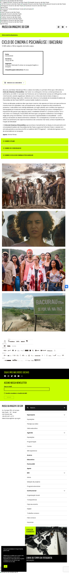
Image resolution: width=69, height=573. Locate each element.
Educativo (30, 459)
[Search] (64, 407)
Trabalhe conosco (33, 513)
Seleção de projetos (33, 482)
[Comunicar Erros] (33, 9)
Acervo (29, 455)
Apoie (29, 468)
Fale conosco (31, 518)
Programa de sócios (33, 486)
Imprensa (30, 522)
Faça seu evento (32, 504)
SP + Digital (3, 2)
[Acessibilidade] (62, 27)
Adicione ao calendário (14, 83)
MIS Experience (32, 451)
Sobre (29, 477)
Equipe (29, 509)
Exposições (30, 419)
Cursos (29, 446)
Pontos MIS (31, 464)
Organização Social (33, 495)
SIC (1, 570)
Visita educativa (32, 428)
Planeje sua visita (32, 424)
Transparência (32, 500)
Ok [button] (5, 566)
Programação (31, 442)
